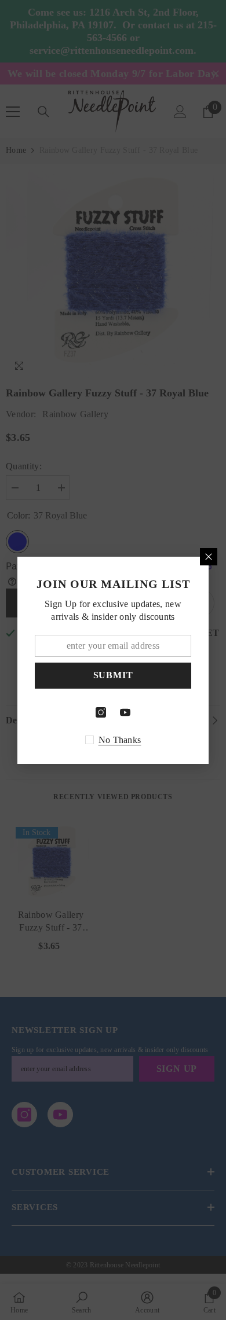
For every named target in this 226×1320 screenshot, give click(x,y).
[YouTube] (125, 712)
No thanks (120, 740)
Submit (113, 675)
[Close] (208, 556)
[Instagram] (101, 712)
